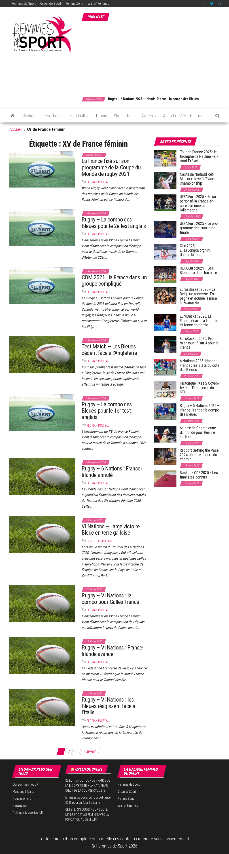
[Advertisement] (155, 56)
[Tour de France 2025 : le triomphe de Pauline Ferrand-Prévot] (165, 158)
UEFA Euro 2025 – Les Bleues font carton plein (198, 270)
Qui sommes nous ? (25, 784)
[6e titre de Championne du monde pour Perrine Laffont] (165, 434)
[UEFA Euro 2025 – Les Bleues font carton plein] (165, 274)
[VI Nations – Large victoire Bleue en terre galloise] (42, 534)
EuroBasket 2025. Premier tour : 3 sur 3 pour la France (199, 343)
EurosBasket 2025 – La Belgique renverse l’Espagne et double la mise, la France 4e (198, 296)
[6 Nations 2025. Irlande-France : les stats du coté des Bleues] (165, 367)
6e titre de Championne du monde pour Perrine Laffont (198, 432)
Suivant (90, 751)
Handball (78, 115)
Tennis (101, 115)
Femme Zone (74, 4)
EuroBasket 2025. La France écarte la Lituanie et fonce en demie (199, 320)
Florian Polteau (98, 182)
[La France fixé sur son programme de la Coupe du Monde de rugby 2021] (42, 168)
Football (53, 115)
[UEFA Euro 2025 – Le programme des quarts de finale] (165, 229)
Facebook (204, 3)
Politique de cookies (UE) (28, 812)
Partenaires (20, 805)
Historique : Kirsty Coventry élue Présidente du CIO (199, 387)
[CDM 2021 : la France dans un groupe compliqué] (42, 285)
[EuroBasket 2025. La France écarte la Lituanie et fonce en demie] (165, 322)
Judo (130, 115)
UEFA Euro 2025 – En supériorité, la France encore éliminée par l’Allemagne (198, 203)
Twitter (212, 3)
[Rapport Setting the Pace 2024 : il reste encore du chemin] (165, 456)
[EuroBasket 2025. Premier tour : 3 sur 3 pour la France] (165, 344)
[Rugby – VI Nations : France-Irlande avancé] (42, 655)
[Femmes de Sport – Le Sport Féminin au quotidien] (12, 115)
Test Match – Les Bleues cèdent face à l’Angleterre (109, 349)
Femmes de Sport (24, 4)
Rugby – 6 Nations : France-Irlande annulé (112, 471)
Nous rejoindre (22, 798)
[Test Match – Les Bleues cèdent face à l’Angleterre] (42, 354)
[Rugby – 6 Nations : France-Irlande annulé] (42, 476)
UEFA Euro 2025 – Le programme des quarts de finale (199, 228)
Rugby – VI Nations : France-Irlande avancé (112, 650)
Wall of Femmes (98, 4)
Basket (29, 115)
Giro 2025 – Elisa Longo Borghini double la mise (195, 250)
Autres (147, 115)
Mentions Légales (23, 791)
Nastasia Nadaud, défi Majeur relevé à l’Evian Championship (197, 179)
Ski (116, 115)
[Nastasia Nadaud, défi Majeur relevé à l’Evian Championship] (165, 180)
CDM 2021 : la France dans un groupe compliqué (114, 280)
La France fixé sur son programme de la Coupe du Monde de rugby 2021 (111, 167)
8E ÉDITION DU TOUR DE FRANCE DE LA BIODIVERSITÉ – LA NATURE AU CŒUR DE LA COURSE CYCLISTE (87, 785)
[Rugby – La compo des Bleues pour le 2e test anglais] (42, 227)
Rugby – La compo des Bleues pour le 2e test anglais (114, 222)
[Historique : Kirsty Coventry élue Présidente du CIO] (165, 389)
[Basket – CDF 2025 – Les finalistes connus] (165, 479)
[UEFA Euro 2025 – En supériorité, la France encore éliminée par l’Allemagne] (165, 202)
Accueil (15, 129)
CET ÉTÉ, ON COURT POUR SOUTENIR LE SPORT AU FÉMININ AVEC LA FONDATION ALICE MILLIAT (87, 814)
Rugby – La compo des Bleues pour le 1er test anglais (107, 410)
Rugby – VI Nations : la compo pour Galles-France (110, 598)
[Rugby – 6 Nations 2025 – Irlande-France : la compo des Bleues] (165, 411)
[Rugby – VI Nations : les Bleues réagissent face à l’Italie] (42, 707)
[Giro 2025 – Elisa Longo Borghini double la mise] (165, 252)
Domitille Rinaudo (99, 541)
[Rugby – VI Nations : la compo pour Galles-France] (42, 603)
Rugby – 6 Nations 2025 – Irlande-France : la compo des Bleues (140, 99)
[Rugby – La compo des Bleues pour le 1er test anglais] (42, 412)
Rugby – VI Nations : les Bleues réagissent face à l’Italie (108, 706)
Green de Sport (50, 4)
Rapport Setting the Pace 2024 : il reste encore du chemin (199, 455)
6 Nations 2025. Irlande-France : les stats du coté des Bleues (199, 365)
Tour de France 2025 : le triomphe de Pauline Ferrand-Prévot (199, 156)
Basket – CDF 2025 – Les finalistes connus (199, 474)
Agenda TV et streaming (184, 115)
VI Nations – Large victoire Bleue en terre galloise (111, 529)
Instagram (219, 3)
